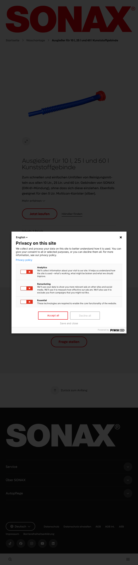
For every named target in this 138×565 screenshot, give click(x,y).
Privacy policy (24, 260)
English (20, 237)
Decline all (85, 315)
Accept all (53, 315)
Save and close (69, 323)
